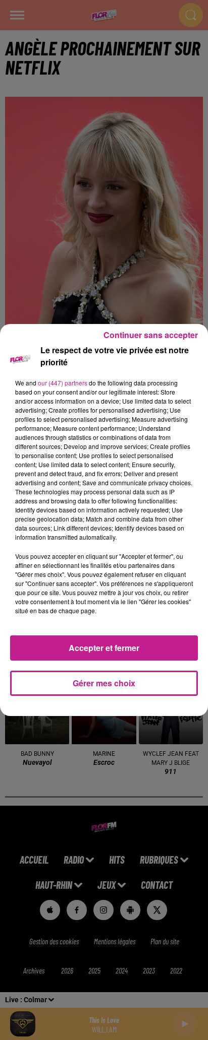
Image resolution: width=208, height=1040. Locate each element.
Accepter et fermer (104, 648)
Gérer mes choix (104, 683)
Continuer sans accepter (150, 335)
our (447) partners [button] (62, 382)
